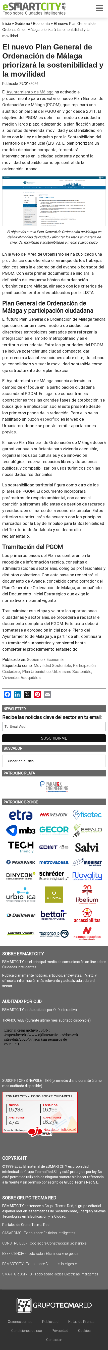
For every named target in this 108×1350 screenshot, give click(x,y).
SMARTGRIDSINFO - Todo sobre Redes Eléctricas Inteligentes (50, 1274)
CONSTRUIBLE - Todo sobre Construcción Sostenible (44, 1243)
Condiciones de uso (26, 1331)
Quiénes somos (20, 1322)
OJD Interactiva (65, 1010)
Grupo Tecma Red (58, 1206)
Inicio (6, 23)
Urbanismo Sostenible (71, 671)
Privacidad (60, 1331)
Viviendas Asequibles (21, 677)
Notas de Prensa (81, 1322)
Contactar (54, 1340)
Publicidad (50, 1322)
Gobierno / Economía (32, 23)
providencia (13, 260)
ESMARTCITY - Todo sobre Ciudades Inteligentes (40, 1264)
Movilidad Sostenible (52, 665)
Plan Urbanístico (36, 671)
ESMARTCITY (34, 8)
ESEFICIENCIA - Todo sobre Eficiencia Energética (40, 1254)
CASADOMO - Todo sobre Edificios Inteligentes (38, 1233)
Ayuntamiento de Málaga (30, 91)
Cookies (84, 1331)
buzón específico (43, 419)
